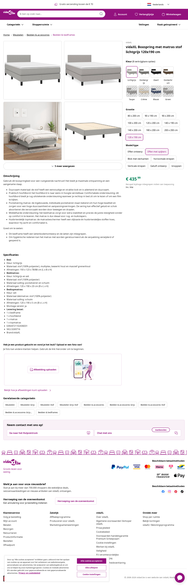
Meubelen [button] (10, 404)
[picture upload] (83, 369)
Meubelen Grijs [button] (28, 404)
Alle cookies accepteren (91, 561)
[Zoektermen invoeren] (101, 14)
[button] (131, 75)
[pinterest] (175, 491)
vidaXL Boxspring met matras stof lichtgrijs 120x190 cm (154, 49)
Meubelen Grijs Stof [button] (69, 404)
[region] (56, 568)
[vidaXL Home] (9, 12)
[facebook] (163, 491)
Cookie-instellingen (106, 542)
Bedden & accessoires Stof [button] (153, 404)
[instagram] (169, 491)
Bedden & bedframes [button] (48, 412)
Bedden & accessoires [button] (94, 404)
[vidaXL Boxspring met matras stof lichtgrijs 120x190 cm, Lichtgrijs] (33, 70)
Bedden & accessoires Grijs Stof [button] (19, 412)
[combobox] (61, 13)
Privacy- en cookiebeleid (29, 573)
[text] (133, 179)
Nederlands (158, 4)
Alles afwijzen (91, 567)
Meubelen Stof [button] (47, 404)
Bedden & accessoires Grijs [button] (122, 404)
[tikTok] (182, 491)
